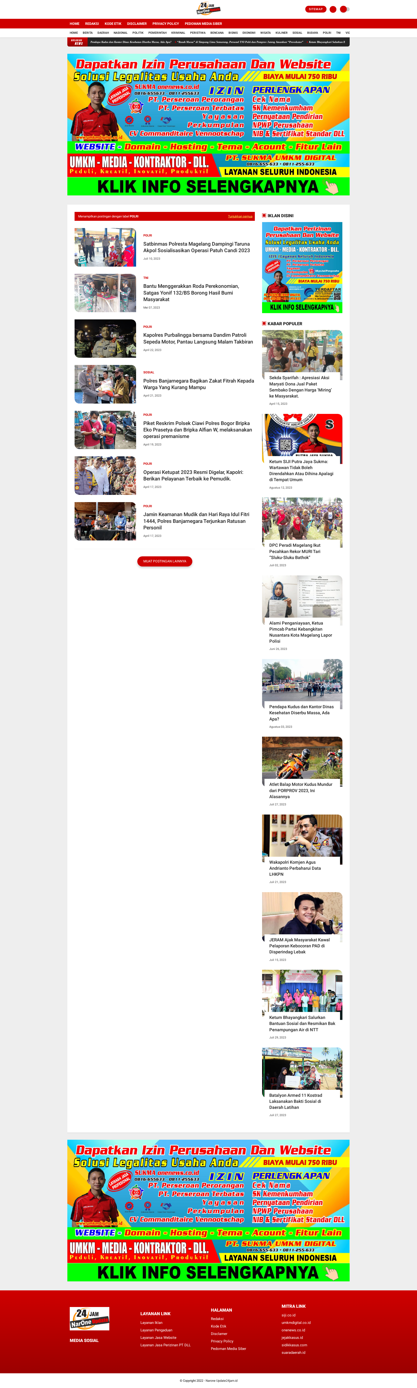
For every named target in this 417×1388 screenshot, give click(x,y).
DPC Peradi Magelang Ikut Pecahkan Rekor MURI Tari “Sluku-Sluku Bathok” (294, 551)
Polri (327, 32)
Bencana (217, 32)
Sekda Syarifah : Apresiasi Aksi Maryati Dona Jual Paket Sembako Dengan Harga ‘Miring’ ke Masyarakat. (300, 386)
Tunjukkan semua (240, 216)
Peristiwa (198, 32)
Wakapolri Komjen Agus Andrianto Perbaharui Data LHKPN (295, 868)
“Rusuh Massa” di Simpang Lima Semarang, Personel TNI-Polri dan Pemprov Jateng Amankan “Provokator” (195, 41)
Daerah (103, 32)
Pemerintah (157, 32)
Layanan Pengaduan (156, 1330)
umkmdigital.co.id (296, 1323)
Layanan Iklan (151, 1323)
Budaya (312, 32)
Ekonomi (249, 32)
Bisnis (233, 32)
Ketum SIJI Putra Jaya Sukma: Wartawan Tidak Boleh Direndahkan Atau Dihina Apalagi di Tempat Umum (301, 470)
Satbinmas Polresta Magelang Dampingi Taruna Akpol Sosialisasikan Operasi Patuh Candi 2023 (196, 247)
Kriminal (178, 32)
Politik (138, 32)
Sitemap (316, 9)
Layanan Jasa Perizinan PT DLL (165, 1345)
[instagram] (81, 9)
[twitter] (75, 9)
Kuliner (282, 32)
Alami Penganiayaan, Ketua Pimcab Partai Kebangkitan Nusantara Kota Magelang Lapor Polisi (300, 632)
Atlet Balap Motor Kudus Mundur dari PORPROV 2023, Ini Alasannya (300, 790)
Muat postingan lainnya (164, 561)
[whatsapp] (84, 1349)
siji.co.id (288, 1315)
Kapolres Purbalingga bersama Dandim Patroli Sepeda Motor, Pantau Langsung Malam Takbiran (198, 338)
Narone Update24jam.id (221, 1380)
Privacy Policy (166, 24)
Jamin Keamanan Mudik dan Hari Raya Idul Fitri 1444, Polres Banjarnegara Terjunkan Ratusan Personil (196, 521)
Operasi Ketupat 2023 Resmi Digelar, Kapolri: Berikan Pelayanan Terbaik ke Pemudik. (193, 475)
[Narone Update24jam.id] (208, 16)
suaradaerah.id (293, 1352)
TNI (338, 32)
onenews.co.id (293, 1330)
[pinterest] (90, 1349)
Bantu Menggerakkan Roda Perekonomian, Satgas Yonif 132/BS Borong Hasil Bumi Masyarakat (191, 292)
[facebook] (68, 9)
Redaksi (92, 24)
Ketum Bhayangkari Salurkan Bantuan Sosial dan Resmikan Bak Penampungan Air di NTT (316, 41)
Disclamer (219, 1334)
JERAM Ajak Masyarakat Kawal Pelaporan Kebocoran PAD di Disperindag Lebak (299, 945)
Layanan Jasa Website (158, 1337)
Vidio (349, 32)
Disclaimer (137, 24)
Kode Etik (113, 24)
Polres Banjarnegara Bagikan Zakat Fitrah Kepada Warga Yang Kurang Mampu (198, 384)
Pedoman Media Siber (203, 24)
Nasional (121, 32)
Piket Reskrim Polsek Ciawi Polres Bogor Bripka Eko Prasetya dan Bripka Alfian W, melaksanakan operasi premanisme (197, 429)
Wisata (265, 32)
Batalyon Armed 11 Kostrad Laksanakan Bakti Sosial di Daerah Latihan (295, 1101)
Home (74, 24)
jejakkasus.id (292, 1337)
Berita (88, 32)
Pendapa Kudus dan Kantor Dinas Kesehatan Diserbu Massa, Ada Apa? (301, 712)
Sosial (297, 32)
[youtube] (88, 9)
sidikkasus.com (294, 1345)
